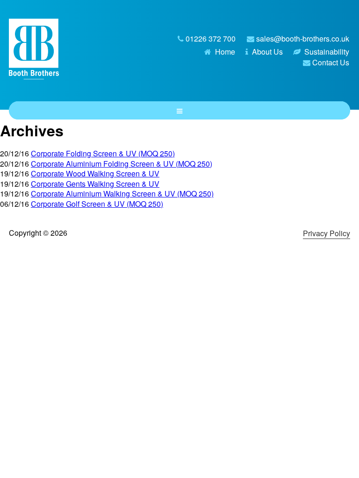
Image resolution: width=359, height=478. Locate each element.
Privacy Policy (326, 233)
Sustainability (326, 51)
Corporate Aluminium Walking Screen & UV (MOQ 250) (122, 193)
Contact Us (330, 62)
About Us (267, 51)
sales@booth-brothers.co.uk (302, 38)
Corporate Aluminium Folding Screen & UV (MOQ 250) (121, 163)
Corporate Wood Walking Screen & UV (95, 173)
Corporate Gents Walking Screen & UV (95, 183)
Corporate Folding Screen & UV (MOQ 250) (103, 153)
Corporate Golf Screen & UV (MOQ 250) (97, 203)
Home (225, 51)
